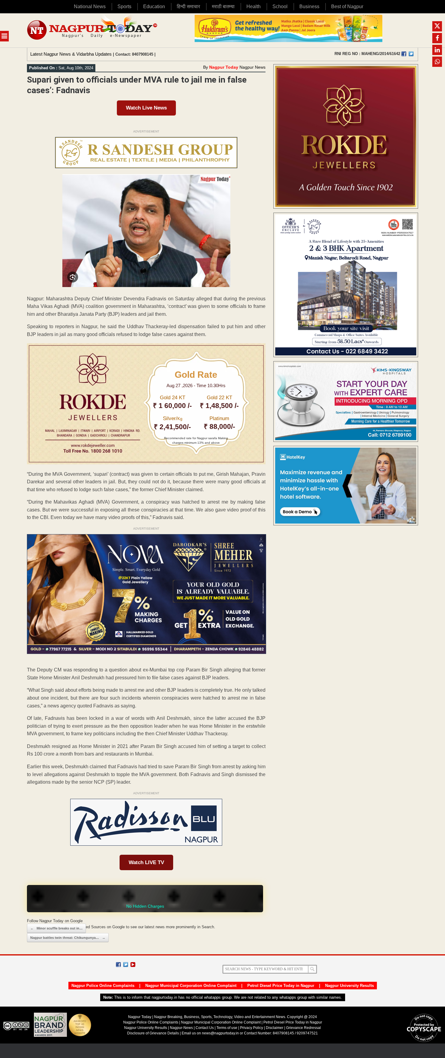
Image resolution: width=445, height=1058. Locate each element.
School (280, 6)
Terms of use (226, 1028)
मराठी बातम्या (223, 6)
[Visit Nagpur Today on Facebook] (403, 53)
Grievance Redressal (303, 1028)
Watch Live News (146, 108)
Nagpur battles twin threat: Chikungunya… (67, 937)
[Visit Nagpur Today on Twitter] (411, 53)
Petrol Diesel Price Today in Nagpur (280, 985)
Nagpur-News (181, 1028)
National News (90, 6)
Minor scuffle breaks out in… (56, 928)
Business (309, 6)
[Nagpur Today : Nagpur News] (93, 30)
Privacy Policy (251, 1028)
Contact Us (205, 1028)
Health (253, 6)
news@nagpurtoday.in (220, 1033)
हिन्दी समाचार (188, 6)
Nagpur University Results (349, 985)
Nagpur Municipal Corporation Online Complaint (190, 985)
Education (154, 6)
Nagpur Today (223, 67)
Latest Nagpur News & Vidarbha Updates (71, 54)
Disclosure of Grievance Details (153, 1033)
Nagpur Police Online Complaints (102, 985)
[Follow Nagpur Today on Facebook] (118, 964)
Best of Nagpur (347, 6)
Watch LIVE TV (146, 862)
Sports (124, 6)
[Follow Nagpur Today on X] (125, 964)
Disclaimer (275, 1028)
